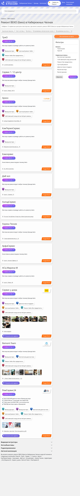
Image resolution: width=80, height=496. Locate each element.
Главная (3, 19)
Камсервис (7, 154)
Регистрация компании (70, 3)
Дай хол (6, 176)
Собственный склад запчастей (66, 59)
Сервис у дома (9, 289)
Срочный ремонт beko (26, 51)
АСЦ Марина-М (10, 267)
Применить (73, 77)
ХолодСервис (9, 201)
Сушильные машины (8, 31)
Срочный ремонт (62, 64)
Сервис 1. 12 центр (11, 72)
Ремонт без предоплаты (64, 62)
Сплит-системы (19, 31)
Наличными (61, 49)
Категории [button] (43, 3)
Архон (5, 97)
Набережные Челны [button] (25, 3)
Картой (59, 51)
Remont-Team (9, 343)
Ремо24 (18, 456)
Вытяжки (28, 31)
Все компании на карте (67, 36)
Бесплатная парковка (64, 57)
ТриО (5, 37)
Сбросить (59, 77)
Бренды (36, 3)
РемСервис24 (9, 390)
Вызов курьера (62, 72)
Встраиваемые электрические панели (43, 31)
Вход (63, 2)
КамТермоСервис (11, 128)
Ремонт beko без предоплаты (14, 55)
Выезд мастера (9, 51)
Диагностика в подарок (64, 67)
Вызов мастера (62, 69)
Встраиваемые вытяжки (62, 31)
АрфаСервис (8, 245)
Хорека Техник (9, 223)
